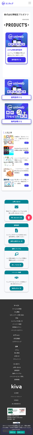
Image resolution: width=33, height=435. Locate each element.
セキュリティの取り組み (17, 315)
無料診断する (16, 121)
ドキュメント (17, 359)
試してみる (15, 265)
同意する (12, 432)
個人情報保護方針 (16, 403)
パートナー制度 (16, 324)
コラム (17, 350)
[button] (29, 3)
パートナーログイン (17, 330)
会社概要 (16, 393)
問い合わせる (15, 217)
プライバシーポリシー (16, 396)
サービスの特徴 (16, 309)
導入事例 (16, 353)
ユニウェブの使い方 (17, 321)
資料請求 (16, 370)
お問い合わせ (17, 367)
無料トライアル (16, 373)
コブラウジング (16, 341)
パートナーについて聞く (17, 376)
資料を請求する (16, 241)
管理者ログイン (16, 327)
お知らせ (16, 356)
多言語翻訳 (17, 338)
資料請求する (16, 59)
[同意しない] (31, 429)
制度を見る (15, 288)
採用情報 (16, 379)
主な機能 (16, 312)
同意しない (21, 432)
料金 (17, 318)
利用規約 (16, 400)
